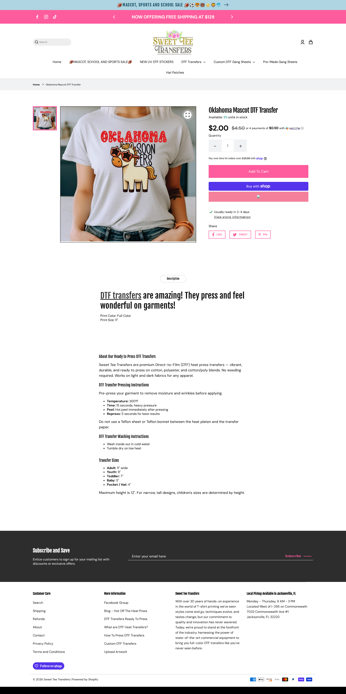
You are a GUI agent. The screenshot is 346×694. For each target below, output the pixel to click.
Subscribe (293, 556)
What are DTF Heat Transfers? (126, 627)
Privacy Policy (43, 643)
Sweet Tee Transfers (57, 679)
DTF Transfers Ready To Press (125, 619)
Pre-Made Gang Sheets (280, 62)
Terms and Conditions (49, 652)
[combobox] (54, 42)
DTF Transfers (191, 62)
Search (38, 603)
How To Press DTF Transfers (124, 635)
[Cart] (310, 42)
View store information (232, 217)
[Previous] (114, 16)
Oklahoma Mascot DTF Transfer (63, 84)
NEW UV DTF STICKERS (156, 62)
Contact (39, 635)
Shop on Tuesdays (209, 17)
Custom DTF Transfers (120, 643)
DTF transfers (120, 296)
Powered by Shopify (85, 679)
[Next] (231, 16)
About (37, 627)
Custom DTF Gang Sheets (233, 62)
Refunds (39, 619)
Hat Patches (175, 72)
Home (57, 62)
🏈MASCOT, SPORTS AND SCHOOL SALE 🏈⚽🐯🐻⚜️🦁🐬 (169, 4)
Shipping (39, 611)
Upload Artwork (115, 652)
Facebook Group (116, 603)
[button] (275, 128)
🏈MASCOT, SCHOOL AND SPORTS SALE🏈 (100, 62)
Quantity (215, 136)
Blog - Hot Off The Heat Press (125, 611)
